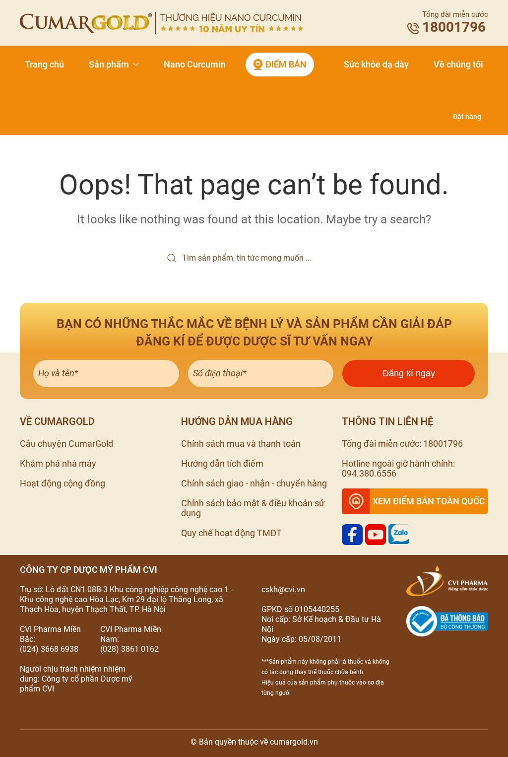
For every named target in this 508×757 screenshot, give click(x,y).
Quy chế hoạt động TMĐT (231, 533)
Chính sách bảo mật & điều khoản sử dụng (252, 508)
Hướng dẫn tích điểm (222, 463)
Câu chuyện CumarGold (66, 443)
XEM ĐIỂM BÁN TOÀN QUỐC (429, 501)
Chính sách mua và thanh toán (241, 443)
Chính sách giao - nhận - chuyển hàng (254, 483)
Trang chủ (44, 64)
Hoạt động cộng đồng (62, 483)
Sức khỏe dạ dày (376, 64)
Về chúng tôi (458, 64)
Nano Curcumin (195, 64)
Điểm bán (286, 64)
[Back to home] (161, 23)
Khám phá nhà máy (58, 463)
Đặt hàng (467, 117)
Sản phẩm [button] (109, 64)
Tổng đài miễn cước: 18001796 (402, 443)
